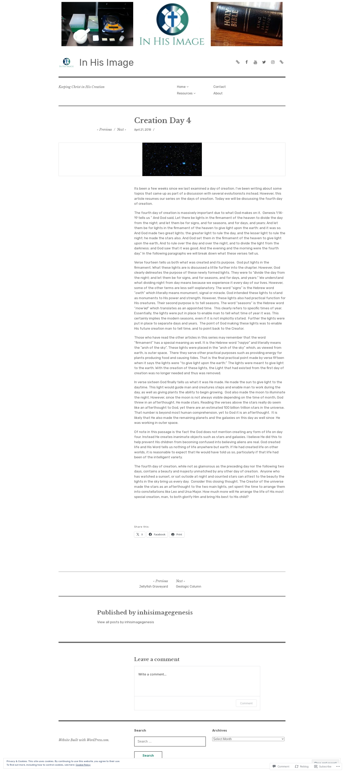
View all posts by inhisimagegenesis (125, 622)
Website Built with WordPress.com (83, 740)
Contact (219, 87)
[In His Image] (172, 24)
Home (181, 87)
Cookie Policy (83, 764)
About (218, 93)
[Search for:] (170, 741)
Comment (246, 703)
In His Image (106, 62)
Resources (185, 93)
